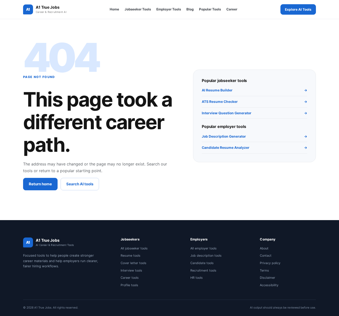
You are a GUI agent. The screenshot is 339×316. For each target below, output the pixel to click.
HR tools (196, 277)
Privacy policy (270, 263)
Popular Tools (210, 9)
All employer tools (203, 248)
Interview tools (131, 270)
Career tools (130, 277)
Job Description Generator (254, 136)
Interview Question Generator (254, 113)
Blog (190, 9)
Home (114, 9)
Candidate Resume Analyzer (254, 148)
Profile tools (129, 285)
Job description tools (206, 255)
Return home (40, 184)
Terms (264, 270)
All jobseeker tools (134, 248)
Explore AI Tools (298, 9)
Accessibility (269, 285)
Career (231, 9)
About (264, 248)
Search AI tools (79, 184)
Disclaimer (267, 277)
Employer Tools (168, 9)
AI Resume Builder (254, 90)
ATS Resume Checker (254, 102)
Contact (265, 255)
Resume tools (130, 255)
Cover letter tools (133, 263)
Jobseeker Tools (138, 9)
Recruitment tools (203, 270)
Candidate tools (202, 263)
